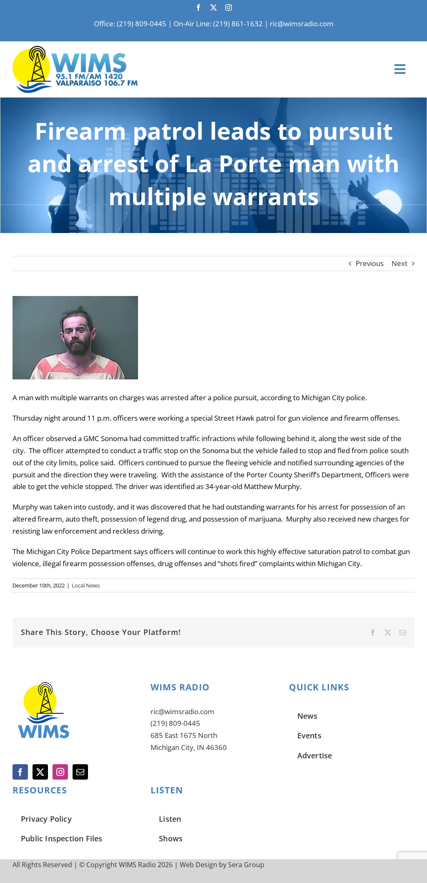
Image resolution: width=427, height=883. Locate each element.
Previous (370, 263)
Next (399, 263)
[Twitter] (40, 772)
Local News (86, 585)
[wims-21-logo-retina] (75, 49)
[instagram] (228, 7)
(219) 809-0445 (175, 723)
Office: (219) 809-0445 (130, 23)
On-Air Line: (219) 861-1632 (218, 23)
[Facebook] (20, 772)
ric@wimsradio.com (302, 23)
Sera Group (246, 864)
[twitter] (213, 7)
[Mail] (80, 772)
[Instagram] (60, 772)
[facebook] (198, 7)
